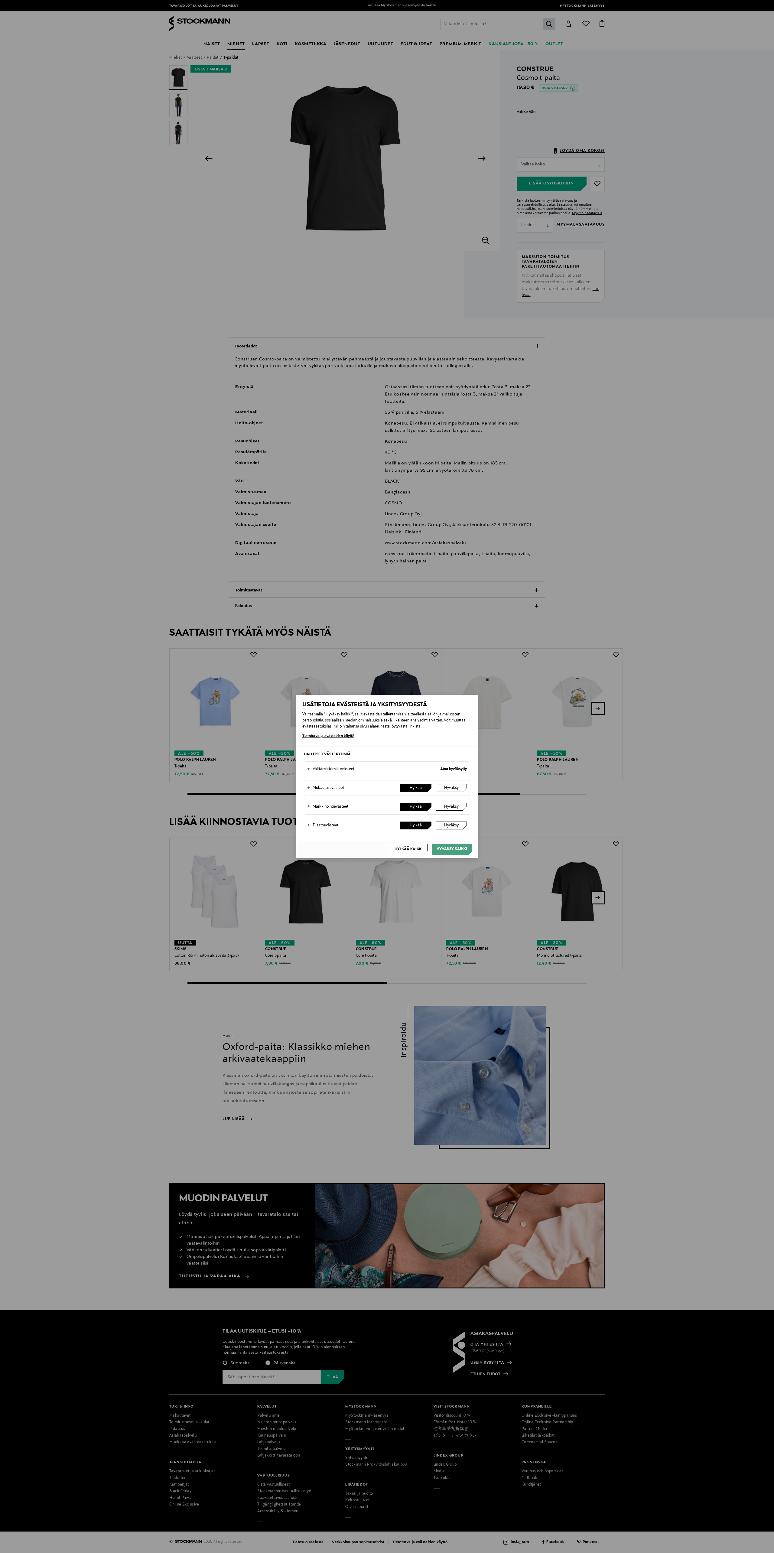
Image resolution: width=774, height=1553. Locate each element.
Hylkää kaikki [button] (409, 849)
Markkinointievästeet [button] (327, 806)
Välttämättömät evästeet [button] (330, 769)
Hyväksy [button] (451, 788)
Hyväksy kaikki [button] (452, 849)
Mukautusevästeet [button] (325, 788)
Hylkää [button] (416, 788)
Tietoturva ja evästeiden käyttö (328, 736)
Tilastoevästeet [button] (322, 825)
